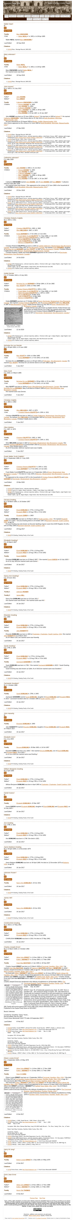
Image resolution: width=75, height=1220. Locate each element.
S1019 (9, 1120)
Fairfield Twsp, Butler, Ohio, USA (47, 976)
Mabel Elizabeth (27, 237)
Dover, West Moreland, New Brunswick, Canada (43, 386)
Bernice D (25, 242)
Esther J (22, 959)
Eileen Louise (23, 1160)
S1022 (9, 1047)
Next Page (45, 19)
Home (6, 16)
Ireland (36, 116)
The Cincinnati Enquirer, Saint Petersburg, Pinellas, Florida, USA (44, 982)
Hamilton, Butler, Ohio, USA (44, 978)
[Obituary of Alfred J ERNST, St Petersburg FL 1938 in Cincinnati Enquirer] (13, 999)
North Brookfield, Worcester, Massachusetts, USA (31, 187)
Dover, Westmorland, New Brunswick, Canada (34, 251)
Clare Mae (23, 963)
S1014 (9, 49)
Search (57, 16)
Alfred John (22, 957)
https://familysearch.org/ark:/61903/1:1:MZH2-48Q (29, 137)
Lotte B (24, 241)
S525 (9, 535)
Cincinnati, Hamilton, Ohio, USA (52, 966)
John (20, 97)
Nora (20, 99)
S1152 (9, 490)
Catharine (23, 102)
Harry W (21, 1074)
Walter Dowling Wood (34, 1215)
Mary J (23, 110)
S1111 (9, 136)
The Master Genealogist (41, 1218)
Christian (23, 228)
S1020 (9, 1050)
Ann (22, 111)
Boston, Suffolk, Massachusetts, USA (45, 121)
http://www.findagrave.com (29, 1029)
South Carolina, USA (45, 519)
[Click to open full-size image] (22, 306)
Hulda (22, 234)
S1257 (9, 1053)
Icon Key (29, 19)
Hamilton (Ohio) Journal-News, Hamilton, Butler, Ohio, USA (48, 1094)
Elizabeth (21, 512)
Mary (22, 34)
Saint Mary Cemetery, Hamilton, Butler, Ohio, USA (43, 1081)
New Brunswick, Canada (36, 247)
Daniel (21, 556)
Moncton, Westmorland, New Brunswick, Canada (52, 474)
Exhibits (47, 16)
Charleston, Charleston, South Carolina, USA (47, 634)
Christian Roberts (25, 289)
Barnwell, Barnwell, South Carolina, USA (31, 525)
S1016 (9, 264)
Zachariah (23, 662)
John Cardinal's (15, 1218)
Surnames (27, 16)
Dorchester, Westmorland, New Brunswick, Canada (52, 313)
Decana (22, 747)
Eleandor (23, 723)
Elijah (22, 510)
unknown (22, 592)
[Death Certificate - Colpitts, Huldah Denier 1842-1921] (13, 324)
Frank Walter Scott (28, 236)
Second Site (21, 1218)
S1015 (9, 139)
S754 (9, 1029)
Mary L (55, 968)
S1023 (9, 1144)
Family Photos (64, 16)
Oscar (24, 239)
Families (19, 16)
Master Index (35, 16)
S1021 (9, 1045)
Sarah (22, 693)
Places (52, 16)
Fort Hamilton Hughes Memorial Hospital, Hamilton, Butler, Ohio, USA (38, 1079)
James (20, 595)
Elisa (22, 113)
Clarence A (38, 968)
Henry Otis (23, 1190)
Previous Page (37, 19)
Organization (12, 16)
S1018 (9, 1028)
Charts (42, 16)
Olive (21, 230)
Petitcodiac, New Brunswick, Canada (55, 361)
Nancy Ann (23, 883)
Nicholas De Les (14, 249)
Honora (23, 104)
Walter (22, 36)
